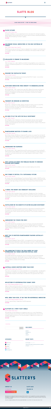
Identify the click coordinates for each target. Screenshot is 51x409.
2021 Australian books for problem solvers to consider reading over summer (24, 162)
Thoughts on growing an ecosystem (17, 101)
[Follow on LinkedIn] (28, 392)
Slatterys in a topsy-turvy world (16, 309)
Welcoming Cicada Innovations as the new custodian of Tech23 (23, 44)
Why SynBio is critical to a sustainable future (20, 174)
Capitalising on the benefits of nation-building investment (25, 205)
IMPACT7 (8, 348)
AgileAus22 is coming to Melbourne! (17, 59)
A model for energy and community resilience (20, 189)
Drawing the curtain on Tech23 (15, 73)
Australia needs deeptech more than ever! (19, 267)
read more (7, 38)
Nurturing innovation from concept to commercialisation (24, 86)
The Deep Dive (28, 332)
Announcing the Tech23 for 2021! (16, 220)
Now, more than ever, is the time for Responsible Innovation (25, 297)
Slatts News (14, 32)
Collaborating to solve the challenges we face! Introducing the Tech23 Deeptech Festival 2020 (21, 251)
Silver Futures (10, 30)
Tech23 (19, 47)
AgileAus (13, 61)
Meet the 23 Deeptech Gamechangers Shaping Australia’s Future (24, 236)
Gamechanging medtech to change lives (18, 131)
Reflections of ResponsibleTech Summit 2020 (20, 282)
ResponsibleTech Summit (17, 284)
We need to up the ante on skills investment (20, 116)
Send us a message (11, 391)
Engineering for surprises (13, 146)
